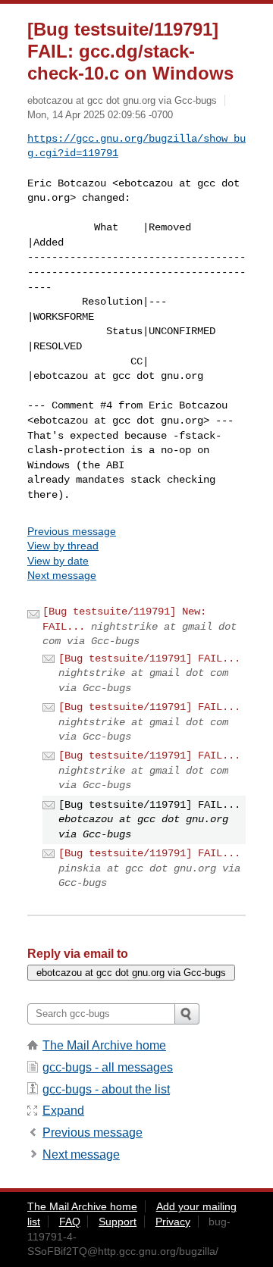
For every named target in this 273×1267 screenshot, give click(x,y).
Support (117, 1221)
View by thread (63, 546)
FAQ (69, 1221)
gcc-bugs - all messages (107, 1067)
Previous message (71, 531)
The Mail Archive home (104, 1045)
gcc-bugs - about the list (106, 1089)
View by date (58, 561)
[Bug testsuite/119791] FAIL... (149, 658)
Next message (61, 575)
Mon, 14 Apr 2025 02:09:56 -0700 (100, 114)
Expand (63, 1110)
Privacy (172, 1221)
